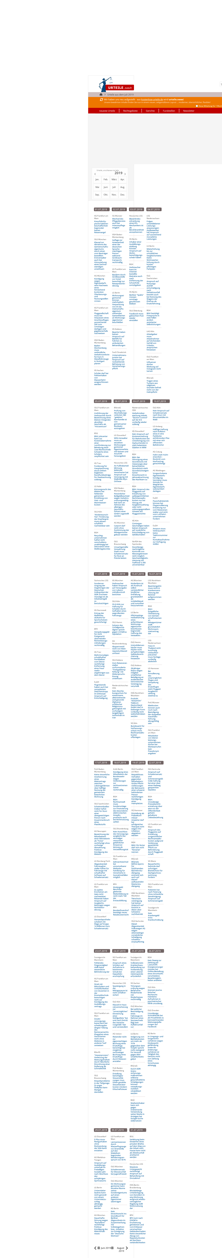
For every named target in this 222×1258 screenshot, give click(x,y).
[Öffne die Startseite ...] (126, 84)
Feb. (106, 179)
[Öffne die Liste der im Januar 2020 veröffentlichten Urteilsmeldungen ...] (125, 174)
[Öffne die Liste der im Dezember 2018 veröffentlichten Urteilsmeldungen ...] (94, 174)
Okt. (106, 194)
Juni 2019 (106, 1247)
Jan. (97, 179)
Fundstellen (169, 110)
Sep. (97, 194)
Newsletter (188, 110)
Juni (106, 187)
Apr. (123, 179)
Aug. (122, 187)
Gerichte (150, 110)
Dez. (122, 194)
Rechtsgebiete (130, 110)
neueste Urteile (107, 110)
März (114, 179)
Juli (114, 187)
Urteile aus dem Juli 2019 (120, 94)
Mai (97, 187)
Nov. (114, 194)
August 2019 (120, 1249)
